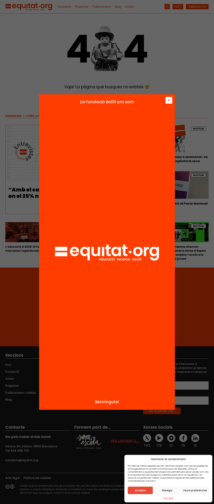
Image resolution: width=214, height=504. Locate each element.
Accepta (140, 490)
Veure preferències (195, 490)
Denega (167, 490)
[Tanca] (169, 100)
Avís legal (168, 497)
